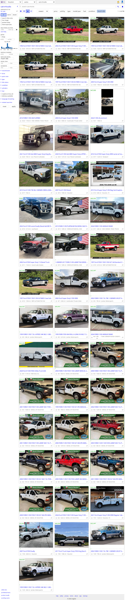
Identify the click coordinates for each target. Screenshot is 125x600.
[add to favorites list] (21, 49)
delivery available (7, 96)
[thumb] (24, 11)
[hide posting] (51, 49)
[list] (21, 11)
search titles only (7, 18)
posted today (6, 22)
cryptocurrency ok (7, 94)
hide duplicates (7, 24)
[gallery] (27, 11)
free (3, 37)
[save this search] (122, 6)
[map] (31, 11)
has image (5, 20)
